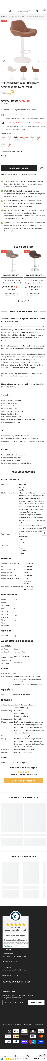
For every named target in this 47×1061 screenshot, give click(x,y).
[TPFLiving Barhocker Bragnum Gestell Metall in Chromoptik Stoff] (35, 261)
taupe (6, 294)
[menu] (2, 11)
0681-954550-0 (10, 962)
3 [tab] (25, 301)
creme (17, 294)
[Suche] (9, 11)
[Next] (43, 61)
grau (13, 294)
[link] (12, 835)
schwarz (10, 294)
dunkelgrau (31, 294)
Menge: (4, 156)
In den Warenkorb (19, 168)
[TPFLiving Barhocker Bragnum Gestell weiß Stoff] (12, 261)
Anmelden (36, 1002)
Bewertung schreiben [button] (23, 780)
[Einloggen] (36, 11)
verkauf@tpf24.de (11, 975)
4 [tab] (28, 301)
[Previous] (38, 61)
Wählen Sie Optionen (13, 275)
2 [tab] (22, 301)
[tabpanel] (12, 274)
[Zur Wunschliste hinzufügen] (41, 168)
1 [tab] (18, 301)
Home (3, 17)
